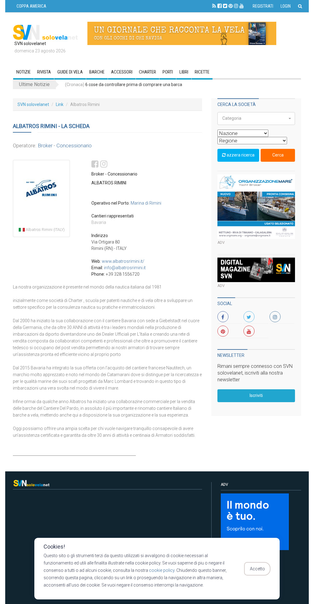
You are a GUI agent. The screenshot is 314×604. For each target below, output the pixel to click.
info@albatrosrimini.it (125, 267)
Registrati (263, 6)
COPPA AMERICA (31, 6)
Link (59, 104)
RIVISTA (44, 72)
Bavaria (98, 222)
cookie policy (161, 570)
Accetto (257, 568)
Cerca (278, 155)
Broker (45, 145)
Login (286, 6)
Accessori (121, 72)
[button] (256, 118)
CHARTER (147, 72)
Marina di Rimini (146, 203)
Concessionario (74, 145)
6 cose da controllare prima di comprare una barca (123, 84)
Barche (97, 72)
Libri (183, 72)
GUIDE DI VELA (70, 72)
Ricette (202, 72)
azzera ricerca (240, 155)
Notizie (23, 72)
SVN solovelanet (33, 104)
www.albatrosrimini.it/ (123, 261)
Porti (168, 72)
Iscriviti (256, 395)
